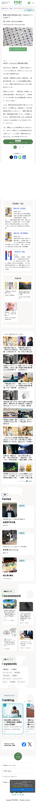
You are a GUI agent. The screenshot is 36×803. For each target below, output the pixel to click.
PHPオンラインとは (10, 765)
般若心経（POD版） (20, 208)
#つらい (5, 682)
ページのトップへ (18, 757)
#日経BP (14, 675)
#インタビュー (21, 682)
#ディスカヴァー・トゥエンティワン (12, 678)
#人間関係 (13, 669)
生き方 (29, 10)
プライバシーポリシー (17, 786)
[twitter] (11, 157)
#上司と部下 (6, 675)
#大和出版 (12, 682)
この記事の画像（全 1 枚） (19, 49)
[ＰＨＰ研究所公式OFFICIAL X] (30, 744)
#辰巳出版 (17, 672)
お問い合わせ (8, 771)
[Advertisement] (18, 180)
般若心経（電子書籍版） (21, 233)
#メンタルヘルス (7, 672)
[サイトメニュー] (33, 3)
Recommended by (22, 481)
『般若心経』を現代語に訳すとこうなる (18, 141)
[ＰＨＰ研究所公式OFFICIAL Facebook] (24, 744)
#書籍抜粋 (5, 669)
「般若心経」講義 (19, 251)
